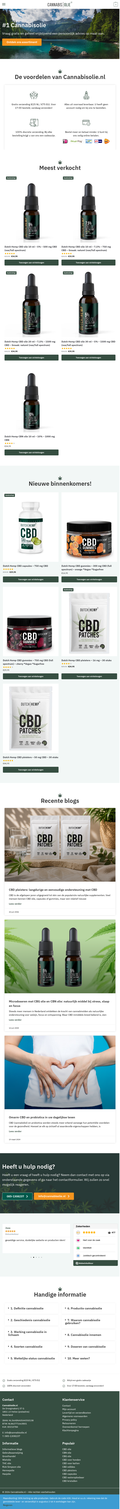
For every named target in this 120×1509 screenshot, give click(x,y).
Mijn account (69, 1409)
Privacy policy (69, 1419)
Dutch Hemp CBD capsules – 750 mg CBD (25, 565)
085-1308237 (12, 1436)
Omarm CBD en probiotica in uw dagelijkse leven (42, 1117)
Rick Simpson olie (11, 1466)
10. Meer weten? (78, 1358)
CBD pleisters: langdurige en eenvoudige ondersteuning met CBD (53, 890)
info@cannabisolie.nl (16, 1432)
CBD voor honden (71, 1459)
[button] (115, 4)
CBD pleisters (69, 1470)
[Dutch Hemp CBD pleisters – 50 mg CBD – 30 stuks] (31, 718)
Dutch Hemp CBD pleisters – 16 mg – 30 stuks (86, 660)
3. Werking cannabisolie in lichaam (27, 1333)
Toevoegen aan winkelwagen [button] (31, 262)
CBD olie (66, 1449)
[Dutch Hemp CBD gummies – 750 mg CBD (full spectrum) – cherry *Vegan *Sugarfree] (31, 621)
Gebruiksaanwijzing (12, 1452)
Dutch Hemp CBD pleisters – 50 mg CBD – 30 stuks (30, 757)
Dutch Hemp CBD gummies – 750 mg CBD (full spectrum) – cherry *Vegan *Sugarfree (28, 662)
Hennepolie (8, 1470)
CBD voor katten (71, 1463)
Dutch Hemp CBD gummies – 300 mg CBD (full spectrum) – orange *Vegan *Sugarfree (86, 567)
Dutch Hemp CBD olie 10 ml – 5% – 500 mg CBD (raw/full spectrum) (31, 248)
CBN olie (66, 1452)
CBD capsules (69, 1474)
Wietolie (6, 1459)
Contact (66, 1405)
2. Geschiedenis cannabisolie (30, 1320)
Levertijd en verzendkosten (76, 1412)
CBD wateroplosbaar (73, 1477)
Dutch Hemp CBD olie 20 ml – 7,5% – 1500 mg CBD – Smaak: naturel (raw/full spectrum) (30, 343)
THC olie (6, 1463)
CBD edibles (68, 1466)
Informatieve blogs (12, 1449)
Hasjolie (6, 1474)
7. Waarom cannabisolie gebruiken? (82, 1321)
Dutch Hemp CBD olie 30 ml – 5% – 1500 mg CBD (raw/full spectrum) (88, 343)
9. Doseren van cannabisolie (86, 1347)
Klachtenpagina (70, 1430)
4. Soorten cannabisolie (26, 1347)
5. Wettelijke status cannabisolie (33, 1358)
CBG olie (66, 1456)
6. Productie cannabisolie (84, 1308)
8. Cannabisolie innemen (84, 1335)
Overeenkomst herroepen (75, 1426)
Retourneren (69, 1423)
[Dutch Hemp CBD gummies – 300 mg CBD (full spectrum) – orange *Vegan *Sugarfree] (89, 527)
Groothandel (9, 1456)
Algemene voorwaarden (74, 1416)
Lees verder (15, 903)
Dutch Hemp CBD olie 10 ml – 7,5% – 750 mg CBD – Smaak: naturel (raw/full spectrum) (86, 248)
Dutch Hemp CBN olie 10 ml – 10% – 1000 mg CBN (30, 438)
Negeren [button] (7, 1505)
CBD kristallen (69, 1481)
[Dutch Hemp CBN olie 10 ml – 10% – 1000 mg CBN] (32, 398)
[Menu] (6, 4)
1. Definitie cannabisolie (27, 1308)
